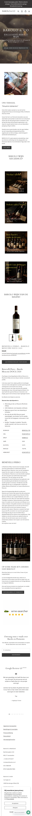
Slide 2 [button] (11, 714)
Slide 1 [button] (9, 714)
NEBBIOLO (25, 437)
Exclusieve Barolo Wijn (16, 35)
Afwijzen (15, 807)
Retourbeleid (6, 736)
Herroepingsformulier (9, 739)
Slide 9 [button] (23, 714)
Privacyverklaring (8, 732)
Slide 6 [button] (18, 714)
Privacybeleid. (10, 799)
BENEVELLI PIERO (27, 430)
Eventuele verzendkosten (19, 353)
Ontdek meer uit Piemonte (13, 592)
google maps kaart (8, 786)
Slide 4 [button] (14, 714)
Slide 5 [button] (16, 714)
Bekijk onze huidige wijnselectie (16, 48)
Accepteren (15, 803)
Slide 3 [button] (12, 714)
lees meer (6, 147)
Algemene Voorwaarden (9, 726)
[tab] (9, 714)
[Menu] (29, 11)
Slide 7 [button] (19, 714)
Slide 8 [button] (21, 714)
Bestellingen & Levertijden (10, 729)
